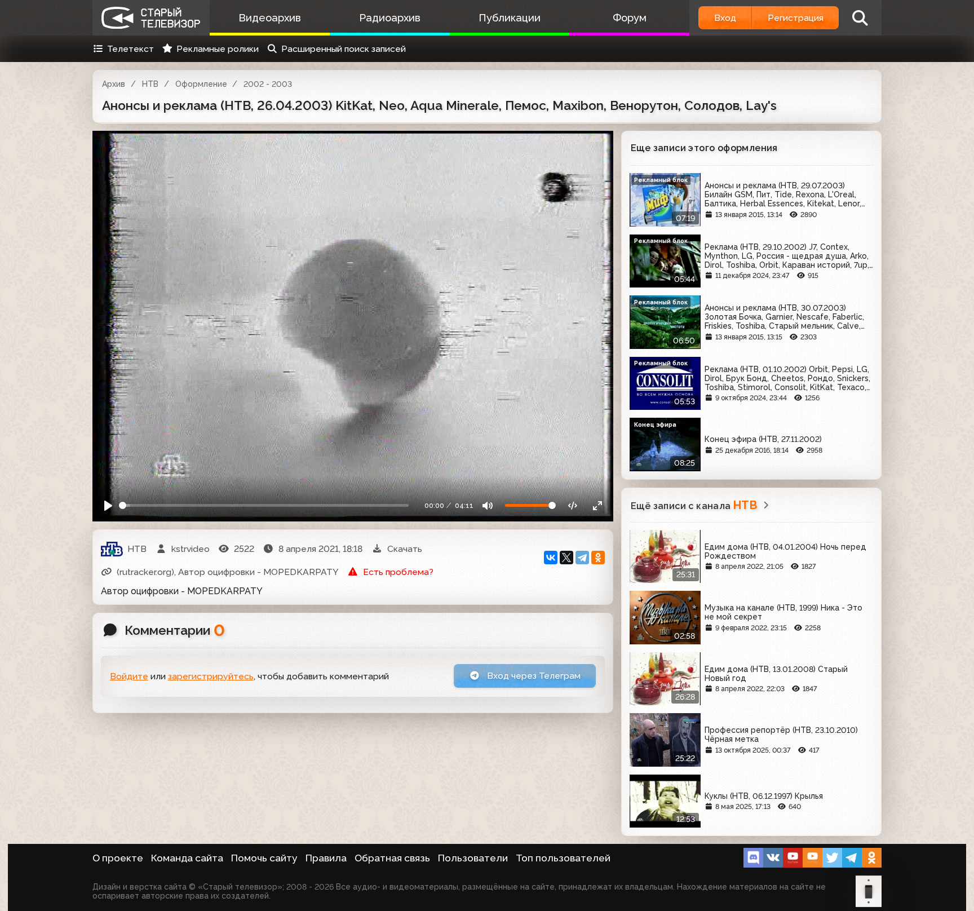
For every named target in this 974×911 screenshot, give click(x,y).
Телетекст (130, 48)
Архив (113, 84)
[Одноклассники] (598, 557)
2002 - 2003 (268, 84)
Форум (630, 18)
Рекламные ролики (217, 48)
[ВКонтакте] (550, 557)
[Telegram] (582, 557)
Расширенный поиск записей (343, 48)
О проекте (117, 858)
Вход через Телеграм (533, 675)
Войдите (129, 676)
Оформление (201, 84)
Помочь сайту (264, 858)
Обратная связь (392, 858)
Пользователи (473, 858)
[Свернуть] (597, 505)
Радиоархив (389, 18)
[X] (566, 557)
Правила (326, 858)
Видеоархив (269, 18)
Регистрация (796, 17)
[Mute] (487, 505)
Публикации (510, 18)
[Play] (108, 505)
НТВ (150, 84)
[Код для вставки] (573, 505)
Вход (725, 17)
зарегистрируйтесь (211, 676)
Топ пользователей (563, 858)
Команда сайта (187, 858)
